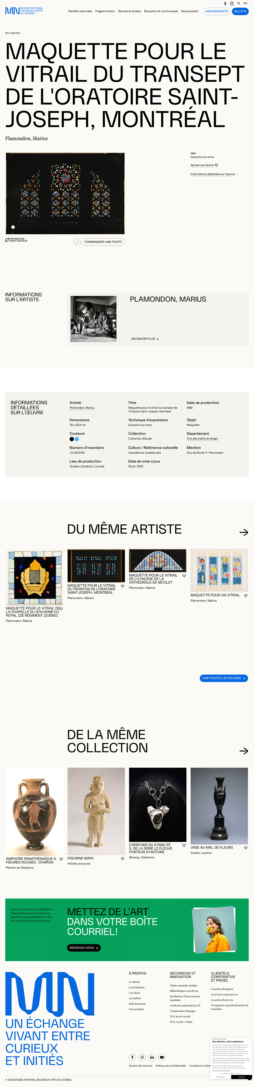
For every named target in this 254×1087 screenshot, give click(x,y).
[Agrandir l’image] (77, 242)
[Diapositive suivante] (243, 532)
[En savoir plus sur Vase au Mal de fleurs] (219, 806)
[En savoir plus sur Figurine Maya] (96, 811)
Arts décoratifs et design (202, 439)
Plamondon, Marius (82, 408)
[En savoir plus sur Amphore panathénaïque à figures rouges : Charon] (34, 812)
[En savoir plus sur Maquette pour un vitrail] (219, 570)
